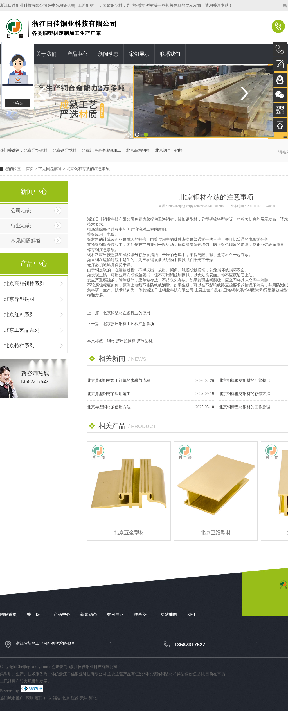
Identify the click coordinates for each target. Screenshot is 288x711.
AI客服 (17, 103)
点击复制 (60, 667)
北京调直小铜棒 (169, 150)
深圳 (30, 698)
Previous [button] (43, 93)
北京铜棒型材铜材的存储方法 (244, 394)
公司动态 (21, 211)
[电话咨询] (280, 49)
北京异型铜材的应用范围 (108, 394)
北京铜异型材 (64, 150)
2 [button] (137, 135)
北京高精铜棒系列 (24, 283)
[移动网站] (280, 110)
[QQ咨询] (280, 80)
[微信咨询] (280, 95)
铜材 (111, 341)
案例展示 (139, 54)
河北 (93, 698)
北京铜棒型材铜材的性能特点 (244, 380)
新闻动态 (108, 54)
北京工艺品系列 (22, 330)
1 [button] (128, 135)
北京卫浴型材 (216, 532)
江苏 (75, 698)
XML (191, 614)
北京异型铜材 (35, 150)
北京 (66, 698)
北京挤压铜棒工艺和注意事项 (128, 324)
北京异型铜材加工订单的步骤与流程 (118, 380)
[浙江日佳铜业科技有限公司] (70, 28)
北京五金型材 (129, 532)
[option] (144, 101)
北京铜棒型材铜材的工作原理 (244, 407)
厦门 (39, 698)
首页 (30, 169)
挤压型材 (144, 341)
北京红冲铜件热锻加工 (101, 150)
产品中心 (77, 54)
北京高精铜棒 (138, 150)
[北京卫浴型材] (215, 483)
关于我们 (46, 54)
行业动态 (21, 225)
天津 (84, 698)
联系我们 (170, 54)
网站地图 (168, 614)
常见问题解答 (50, 169)
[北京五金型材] (128, 483)
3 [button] (146, 135)
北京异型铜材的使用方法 (108, 407)
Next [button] (244, 93)
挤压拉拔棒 (126, 341)
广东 (48, 698)
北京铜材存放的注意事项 (88, 169)
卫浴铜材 (86, 5)
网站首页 (8, 614)
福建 (57, 698)
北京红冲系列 (19, 314)
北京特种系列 (19, 345)
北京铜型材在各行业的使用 (126, 313)
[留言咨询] (280, 64)
